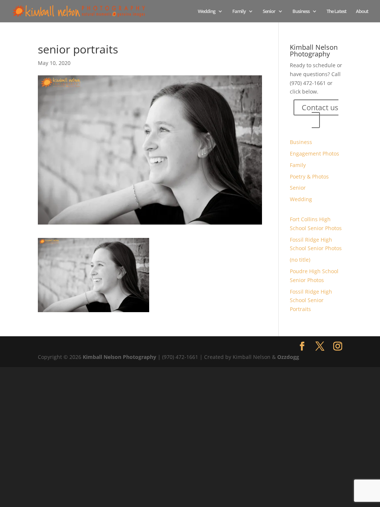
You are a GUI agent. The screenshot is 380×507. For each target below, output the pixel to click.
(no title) (300, 259)
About (362, 11)
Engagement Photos (314, 153)
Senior (269, 11)
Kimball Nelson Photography (119, 356)
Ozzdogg (288, 356)
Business (300, 11)
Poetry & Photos (309, 176)
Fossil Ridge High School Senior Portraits (311, 300)
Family (239, 11)
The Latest (336, 11)
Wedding (206, 11)
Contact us (320, 107)
